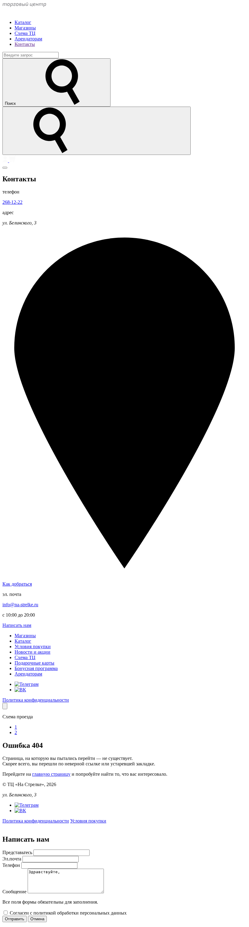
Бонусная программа (36, 668)
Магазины (25, 27)
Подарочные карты (34, 662)
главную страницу (51, 774)
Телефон (11, 865)
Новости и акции (32, 652)
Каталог (23, 22)
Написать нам (16, 625)
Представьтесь (17, 852)
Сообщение (15, 891)
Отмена (37, 919)
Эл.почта (12, 858)
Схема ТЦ (25, 33)
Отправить (14, 919)
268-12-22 (12, 202)
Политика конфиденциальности (35, 700)
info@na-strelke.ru (20, 604)
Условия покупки (33, 646)
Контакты (25, 44)
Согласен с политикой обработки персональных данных (68, 912)
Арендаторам (28, 38)
